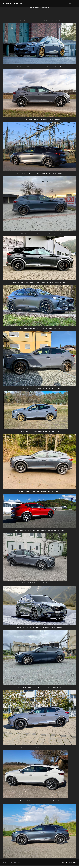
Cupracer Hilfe (13, 3)
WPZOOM (73, 862)
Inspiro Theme (64, 862)
